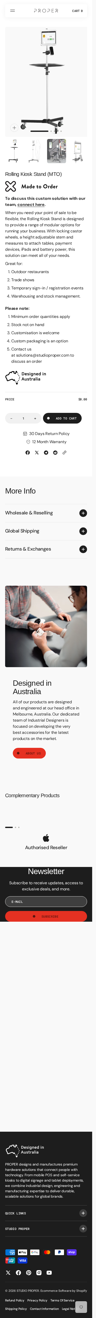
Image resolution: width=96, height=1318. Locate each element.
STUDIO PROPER (28, 1291)
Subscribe (49, 911)
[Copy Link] (64, 447)
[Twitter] (36, 447)
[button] (13, 11)
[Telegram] (46, 447)
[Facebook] (27, 447)
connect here (31, 199)
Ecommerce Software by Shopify (63, 1291)
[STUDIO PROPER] (46, 10)
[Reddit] (55, 447)
